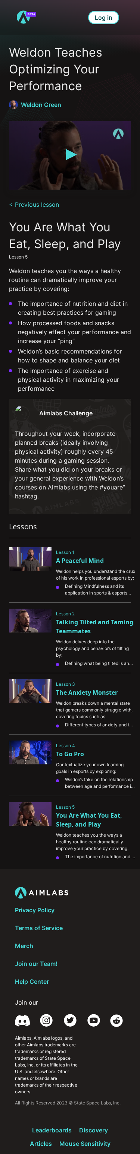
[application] (70, 155)
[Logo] (118, 134)
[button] (70, 154)
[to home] (26, 17)
